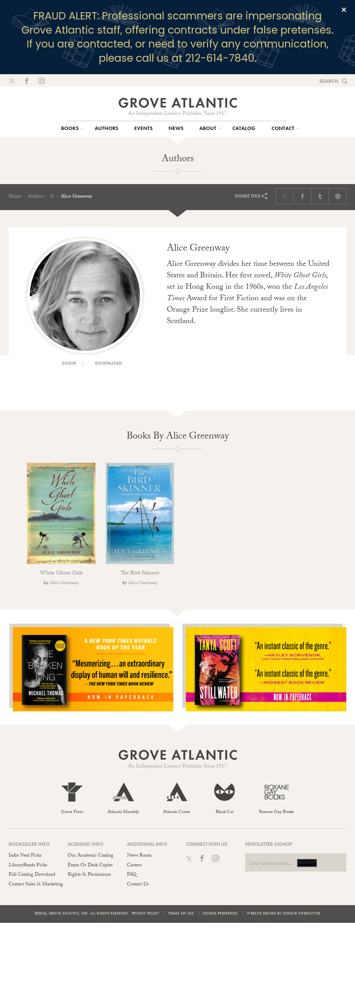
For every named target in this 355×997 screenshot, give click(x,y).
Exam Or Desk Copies (90, 865)
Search (328, 81)
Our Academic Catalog (90, 856)
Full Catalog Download (32, 875)
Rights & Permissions (89, 875)
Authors (36, 197)
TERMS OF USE (181, 913)
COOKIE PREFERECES (220, 913)
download (108, 363)
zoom (68, 363)
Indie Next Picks (25, 856)
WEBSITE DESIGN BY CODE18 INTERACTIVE (283, 913)
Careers (134, 865)
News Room (139, 856)
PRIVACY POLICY (145, 913)
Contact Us (138, 885)
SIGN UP (306, 863)
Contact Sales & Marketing (36, 885)
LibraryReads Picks (28, 865)
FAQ (131, 875)
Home (15, 197)
